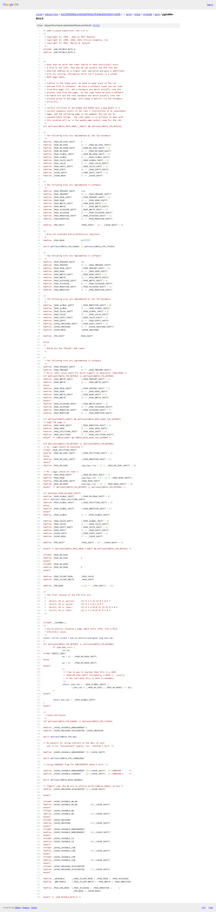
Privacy (25, 907)
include (147, 14)
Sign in (210, 4)
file (96, 25)
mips (137, 14)
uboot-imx (51, 14)
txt (203, 907)
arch (129, 14)
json (210, 907)
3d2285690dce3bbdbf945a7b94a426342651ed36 (90, 14)
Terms (34, 907)
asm (157, 14)
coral (39, 14)
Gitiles (18, 907)
